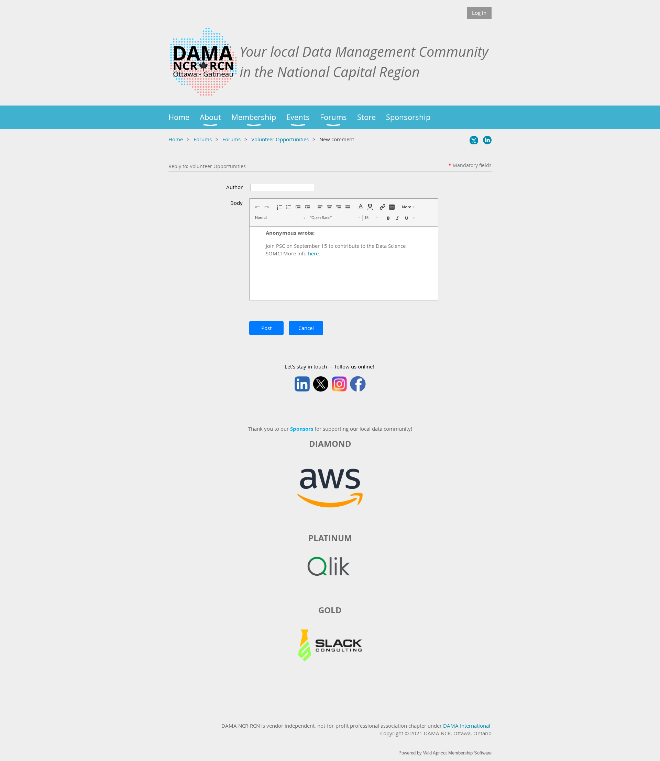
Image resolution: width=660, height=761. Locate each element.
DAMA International (466, 725)
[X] (474, 140)
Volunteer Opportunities (280, 139)
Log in (479, 12)
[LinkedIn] (487, 140)
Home (175, 139)
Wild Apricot (435, 753)
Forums (203, 139)
